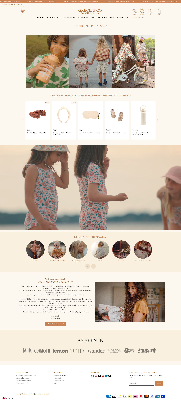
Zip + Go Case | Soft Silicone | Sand (89, 133)
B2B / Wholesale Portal (60, 375)
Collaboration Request (22, 378)
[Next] (157, 120)
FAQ (55, 383)
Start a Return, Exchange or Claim (26, 375)
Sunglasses (122, 17)
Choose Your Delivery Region (11, 4)
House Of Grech (137, 17)
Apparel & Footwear (99, 17)
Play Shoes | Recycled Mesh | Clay (36, 133)
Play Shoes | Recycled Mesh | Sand (115, 133)
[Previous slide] (87, 266)
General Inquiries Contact (23, 381)
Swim (112, 17)
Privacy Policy (58, 378)
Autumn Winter (69, 17)
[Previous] (23, 120)
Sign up (159, 383)
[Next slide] (93, 266)
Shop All (40, 17)
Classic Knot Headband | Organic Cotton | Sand (62, 133)
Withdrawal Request (22, 383)
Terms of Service (59, 381)
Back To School (53, 17)
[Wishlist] (22, 8)
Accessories (83, 17)
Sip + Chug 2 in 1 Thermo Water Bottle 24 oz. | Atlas (141, 133)
